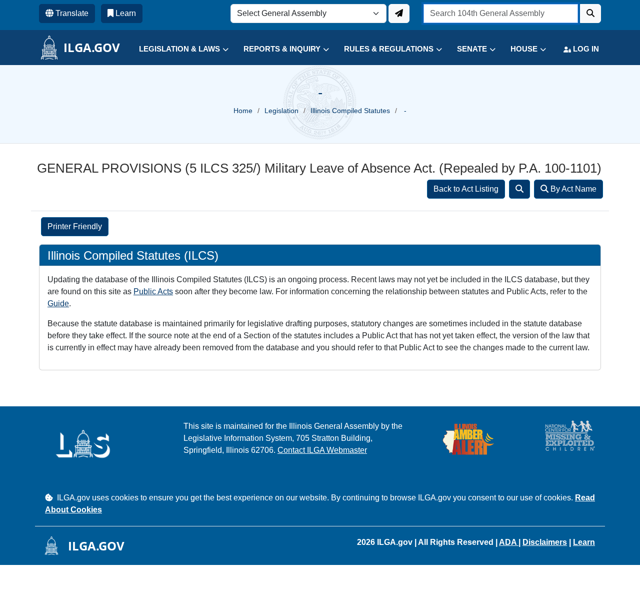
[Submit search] (590, 13)
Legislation (281, 111)
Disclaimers (544, 542)
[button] (176, 49)
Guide (58, 303)
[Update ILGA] (399, 13)
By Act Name (572, 189)
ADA (508, 542)
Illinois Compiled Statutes (350, 111)
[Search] (519, 189)
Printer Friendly (75, 226)
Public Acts (153, 291)
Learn (584, 542)
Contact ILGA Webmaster (322, 450)
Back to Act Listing (466, 189)
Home (243, 111)
